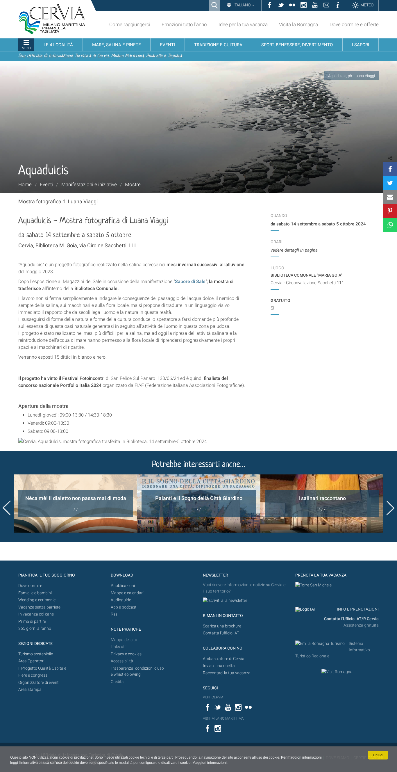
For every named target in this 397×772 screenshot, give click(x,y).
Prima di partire (32, 621)
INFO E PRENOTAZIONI (357, 609)
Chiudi (378, 755)
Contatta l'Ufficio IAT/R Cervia (351, 618)
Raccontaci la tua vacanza (227, 672)
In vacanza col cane (36, 614)
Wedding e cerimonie (37, 599)
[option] (75, 503)
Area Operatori (31, 661)
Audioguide (121, 599)
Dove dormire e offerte (354, 24)
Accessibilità (122, 661)
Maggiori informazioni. (210, 763)
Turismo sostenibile (35, 654)
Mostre (133, 184)
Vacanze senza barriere (39, 607)
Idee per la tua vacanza (243, 24)
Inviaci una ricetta (219, 665)
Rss (114, 614)
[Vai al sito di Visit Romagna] (337, 671)
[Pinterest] (390, 211)
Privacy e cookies (126, 654)
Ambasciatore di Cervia (223, 658)
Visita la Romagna (298, 24)
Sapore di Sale (190, 281)
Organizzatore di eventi (39, 682)
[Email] (390, 197)
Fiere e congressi (33, 675)
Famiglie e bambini (35, 592)
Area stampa (30, 689)
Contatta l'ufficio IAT (221, 633)
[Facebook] (390, 169)
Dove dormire (30, 585)
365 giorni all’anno (34, 628)
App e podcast (124, 607)
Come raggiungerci (129, 24)
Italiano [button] (242, 5)
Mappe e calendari (127, 592)
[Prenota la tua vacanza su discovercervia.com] (313, 584)
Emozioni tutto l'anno (184, 24)
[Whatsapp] (390, 225)
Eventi (46, 184)
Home (25, 184)
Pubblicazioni (123, 585)
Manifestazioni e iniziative (89, 184)
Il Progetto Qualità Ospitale (42, 668)
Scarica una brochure (222, 626)
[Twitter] (390, 183)
